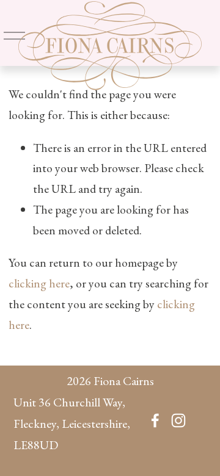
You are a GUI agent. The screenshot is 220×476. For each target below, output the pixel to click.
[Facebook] (155, 420)
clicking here (39, 283)
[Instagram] (178, 420)
